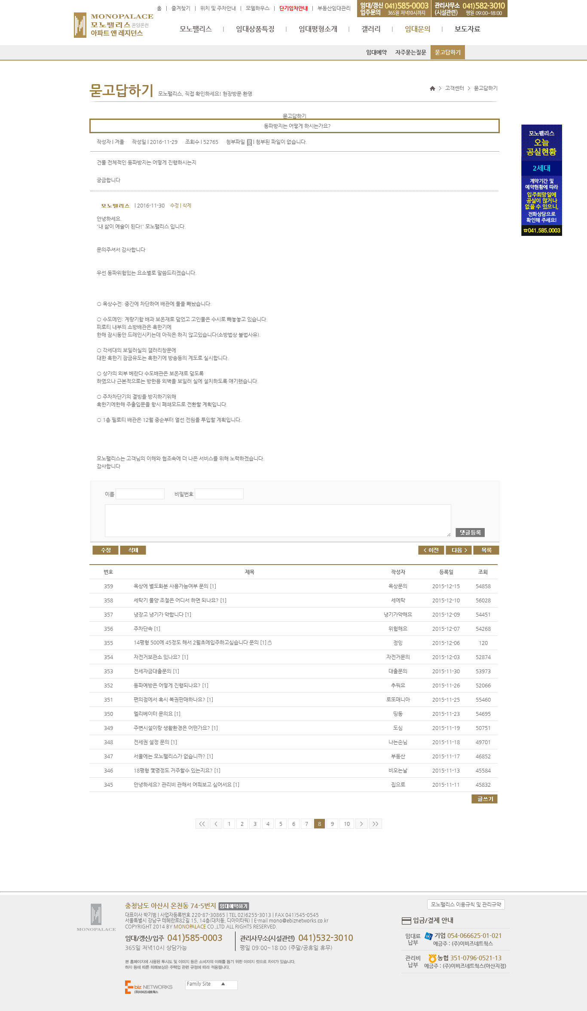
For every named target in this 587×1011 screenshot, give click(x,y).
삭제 (187, 205)
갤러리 (371, 29)
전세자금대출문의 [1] (156, 671)
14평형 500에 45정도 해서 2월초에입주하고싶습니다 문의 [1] (201, 642)
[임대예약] (232, 906)
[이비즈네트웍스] (151, 987)
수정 (174, 205)
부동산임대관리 (334, 8)
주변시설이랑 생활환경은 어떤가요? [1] (176, 728)
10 (347, 824)
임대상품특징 (255, 29)
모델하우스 (257, 8)
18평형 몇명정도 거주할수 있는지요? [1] (177, 770)
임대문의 (418, 29)
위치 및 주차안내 (218, 8)
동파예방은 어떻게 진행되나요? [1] (171, 685)
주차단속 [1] (147, 629)
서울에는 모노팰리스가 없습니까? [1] (173, 756)
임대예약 (376, 52)
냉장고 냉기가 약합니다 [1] (162, 614)
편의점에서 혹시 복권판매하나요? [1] (173, 699)
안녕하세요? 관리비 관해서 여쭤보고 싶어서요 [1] (186, 785)
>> (376, 824)
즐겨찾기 (180, 8)
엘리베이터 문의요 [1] (157, 714)
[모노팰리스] (113, 21)
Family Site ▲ (205, 984)
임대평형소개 (318, 29)
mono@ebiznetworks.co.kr (298, 920)
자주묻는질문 (410, 52)
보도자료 (467, 29)
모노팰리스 (196, 29)
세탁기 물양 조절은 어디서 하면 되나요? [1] (180, 600)
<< (202, 824)
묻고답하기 (448, 52)
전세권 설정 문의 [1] (155, 742)
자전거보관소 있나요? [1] (161, 657)
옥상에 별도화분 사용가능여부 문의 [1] (175, 586)
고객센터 (454, 88)
